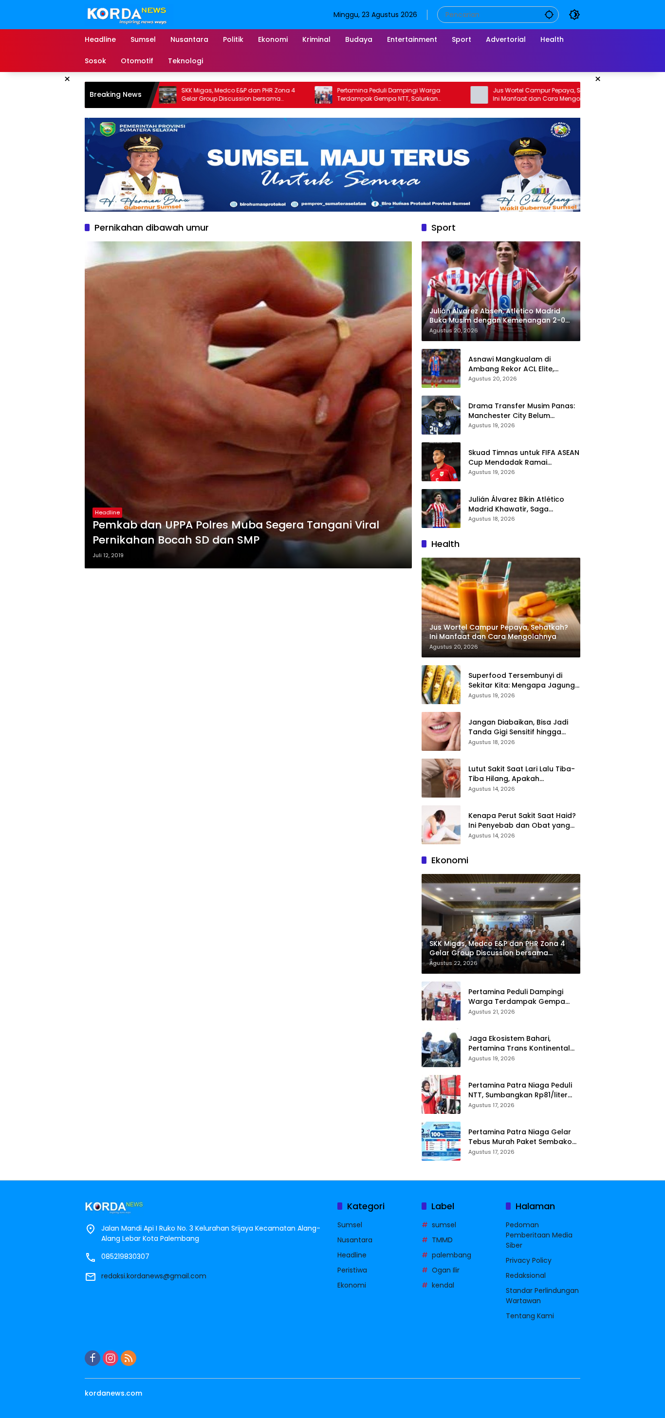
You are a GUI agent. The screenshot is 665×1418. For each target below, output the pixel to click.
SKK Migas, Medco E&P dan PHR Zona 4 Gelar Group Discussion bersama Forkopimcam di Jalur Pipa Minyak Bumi (183, 95)
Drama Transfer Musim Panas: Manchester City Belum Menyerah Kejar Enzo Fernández (524, 410)
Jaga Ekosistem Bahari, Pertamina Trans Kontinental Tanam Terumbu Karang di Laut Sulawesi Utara (519, 1043)
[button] (549, 14)
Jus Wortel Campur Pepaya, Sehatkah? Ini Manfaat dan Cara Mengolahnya (494, 95)
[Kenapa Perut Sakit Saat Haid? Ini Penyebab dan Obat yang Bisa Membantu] (441, 824)
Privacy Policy (529, 1260)
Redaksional (526, 1275)
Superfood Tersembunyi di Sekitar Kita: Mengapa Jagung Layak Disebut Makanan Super (521, 680)
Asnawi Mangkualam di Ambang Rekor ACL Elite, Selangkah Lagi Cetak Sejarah (521, 364)
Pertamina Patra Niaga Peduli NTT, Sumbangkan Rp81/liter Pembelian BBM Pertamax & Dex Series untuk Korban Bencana (524, 1090)
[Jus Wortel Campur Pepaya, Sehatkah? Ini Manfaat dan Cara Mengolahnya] (422, 95)
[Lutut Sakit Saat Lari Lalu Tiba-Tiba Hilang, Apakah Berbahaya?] (441, 778)
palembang (451, 1255)
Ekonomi (351, 1285)
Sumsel (349, 1225)
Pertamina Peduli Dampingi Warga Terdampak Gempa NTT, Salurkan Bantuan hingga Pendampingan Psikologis (331, 95)
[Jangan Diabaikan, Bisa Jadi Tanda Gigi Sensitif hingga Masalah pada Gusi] (441, 731)
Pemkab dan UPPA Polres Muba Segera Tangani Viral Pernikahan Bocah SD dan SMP (235, 532)
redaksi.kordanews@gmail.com (153, 1276)
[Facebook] (92, 1358)
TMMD (442, 1240)
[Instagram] (110, 1358)
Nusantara (354, 1240)
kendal (443, 1285)
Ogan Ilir (446, 1270)
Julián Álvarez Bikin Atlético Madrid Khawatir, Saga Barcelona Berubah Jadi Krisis (521, 504)
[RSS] (128, 1358)
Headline (107, 512)
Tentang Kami (530, 1316)
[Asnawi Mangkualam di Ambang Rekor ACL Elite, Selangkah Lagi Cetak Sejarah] (441, 368)
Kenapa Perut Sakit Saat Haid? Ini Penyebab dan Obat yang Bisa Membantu (522, 820)
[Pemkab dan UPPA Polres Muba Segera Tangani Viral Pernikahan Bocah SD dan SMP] (248, 404)
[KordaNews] (129, 14)
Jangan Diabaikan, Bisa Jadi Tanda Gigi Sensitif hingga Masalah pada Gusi (518, 727)
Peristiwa (352, 1270)
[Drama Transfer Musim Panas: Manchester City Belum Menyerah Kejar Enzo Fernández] (441, 415)
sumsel (444, 1225)
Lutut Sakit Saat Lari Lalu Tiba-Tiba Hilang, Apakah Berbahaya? (521, 773)
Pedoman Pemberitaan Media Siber (539, 1235)
